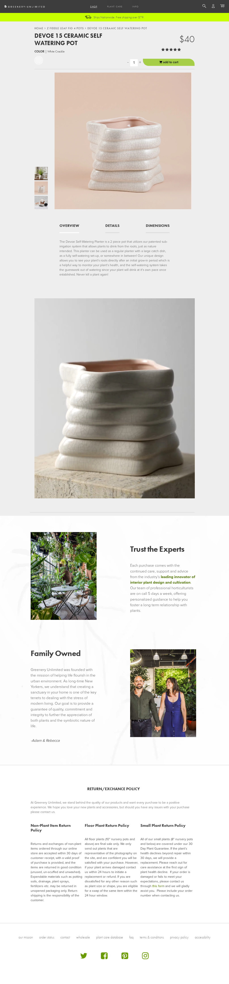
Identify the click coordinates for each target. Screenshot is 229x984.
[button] (171, 50)
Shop (93, 6)
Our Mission (26, 937)
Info (135, 6)
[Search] (204, 6)
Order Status (46, 937)
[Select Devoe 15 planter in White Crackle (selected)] (38, 60)
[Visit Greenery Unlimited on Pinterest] (125, 957)
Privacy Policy (179, 937)
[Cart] (222, 6)
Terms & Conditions (152, 937)
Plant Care (114, 6)
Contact (65, 937)
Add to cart (170, 62)
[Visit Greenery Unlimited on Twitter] (83, 957)
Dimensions (158, 225)
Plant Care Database (109, 937)
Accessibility (202, 937)
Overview (69, 225)
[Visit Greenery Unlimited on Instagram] (145, 957)
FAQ (131, 937)
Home (38, 28)
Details (112, 225)
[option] (41, 173)
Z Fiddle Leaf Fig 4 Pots (65, 28)
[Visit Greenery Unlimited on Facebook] (104, 957)
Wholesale (83, 937)
